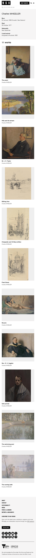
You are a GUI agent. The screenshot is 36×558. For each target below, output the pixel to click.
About (3, 500)
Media (3, 507)
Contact (4, 503)
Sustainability (6, 505)
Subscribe (6, 527)
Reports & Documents (8, 512)
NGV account (30, 521)
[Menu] (33, 3)
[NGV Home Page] (6, 3)
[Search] (31, 3)
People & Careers (6, 510)
